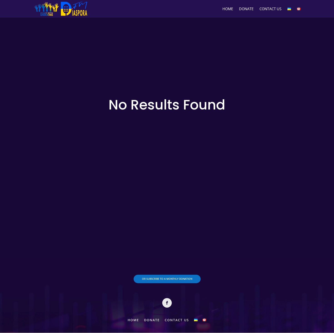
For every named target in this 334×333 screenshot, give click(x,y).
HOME (227, 9)
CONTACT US (270, 9)
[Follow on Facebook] (167, 303)
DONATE (246, 9)
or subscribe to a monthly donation (167, 278)
